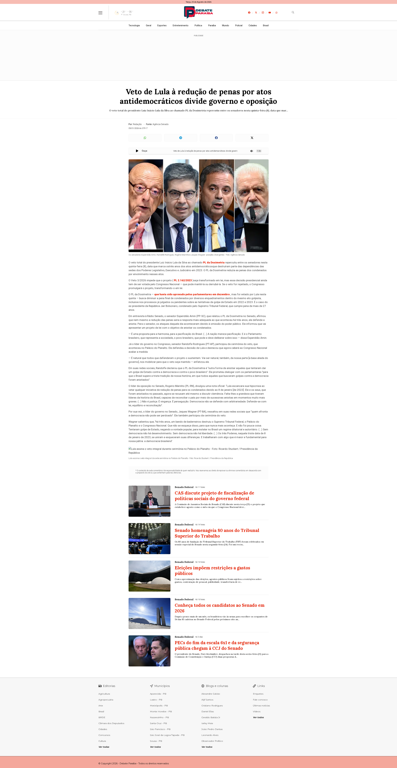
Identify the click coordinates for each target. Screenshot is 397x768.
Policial (238, 25)
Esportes (162, 25)
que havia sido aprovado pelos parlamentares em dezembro (192, 294)
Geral (148, 25)
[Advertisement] (198, 55)
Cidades (253, 25)
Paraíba (212, 25)
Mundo (225, 25)
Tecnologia (134, 25)
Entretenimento (180, 25)
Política (198, 25)
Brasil (266, 25)
